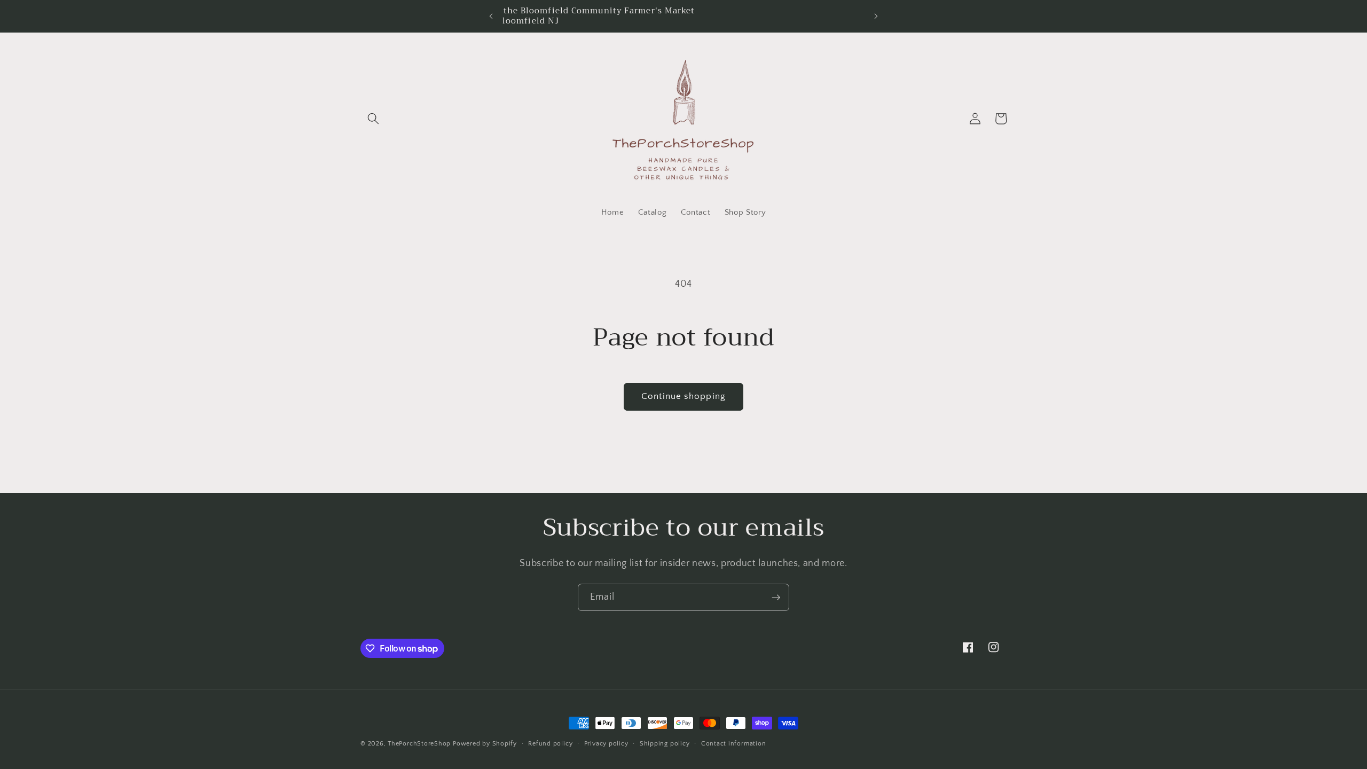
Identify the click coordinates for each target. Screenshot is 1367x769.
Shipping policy (665, 743)
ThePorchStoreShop (419, 743)
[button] (373, 118)
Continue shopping (683, 396)
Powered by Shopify (485, 743)
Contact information (733, 743)
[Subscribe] (776, 597)
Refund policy (550, 743)
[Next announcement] (876, 16)
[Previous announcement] (490, 16)
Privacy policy (606, 743)
